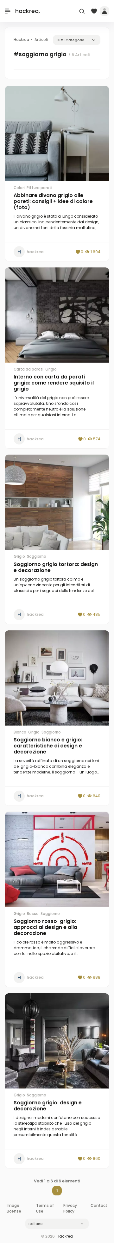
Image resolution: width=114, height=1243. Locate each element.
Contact (99, 1205)
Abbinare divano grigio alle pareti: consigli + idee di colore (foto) (53, 201)
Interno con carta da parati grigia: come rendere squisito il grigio (54, 382)
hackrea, (27, 11)
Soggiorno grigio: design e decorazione (48, 1105)
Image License (14, 1208)
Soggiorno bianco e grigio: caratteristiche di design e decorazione (48, 745)
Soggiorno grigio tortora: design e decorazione (56, 567)
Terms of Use (45, 1208)
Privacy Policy (70, 1208)
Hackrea (65, 1236)
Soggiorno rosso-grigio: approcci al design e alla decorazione (45, 927)
